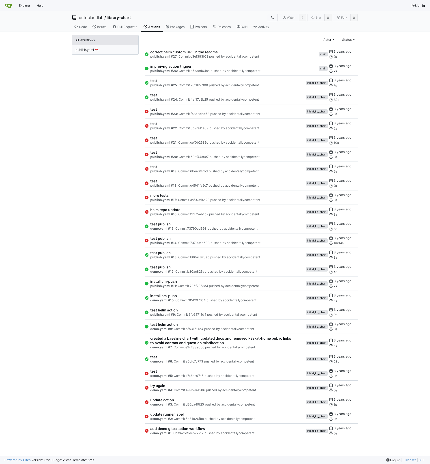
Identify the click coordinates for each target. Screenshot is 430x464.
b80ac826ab (199, 257)
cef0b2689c (199, 142)
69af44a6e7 (200, 157)
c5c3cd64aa (200, 71)
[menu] (393, 460)
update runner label (167, 414)
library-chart (119, 17)
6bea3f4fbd (199, 171)
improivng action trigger (170, 66)
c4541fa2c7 (199, 185)
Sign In (420, 5)
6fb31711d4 (197, 314)
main (323, 54)
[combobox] (329, 39)
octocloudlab (91, 17)
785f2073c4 (199, 286)
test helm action (164, 310)
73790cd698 (197, 228)
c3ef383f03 (199, 56)
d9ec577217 (194, 433)
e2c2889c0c (194, 347)
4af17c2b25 (199, 99)
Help (40, 5)
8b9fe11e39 (200, 128)
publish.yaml (85, 50)
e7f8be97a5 (195, 376)
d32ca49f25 (195, 404)
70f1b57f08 (199, 85)
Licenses (410, 460)
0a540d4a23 (199, 200)
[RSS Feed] (272, 17)
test (153, 80)
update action (162, 400)
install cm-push (163, 281)
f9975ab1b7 (199, 214)
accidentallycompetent (242, 56)
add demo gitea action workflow (177, 428)
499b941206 (195, 390)
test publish (160, 224)
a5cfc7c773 (194, 361)
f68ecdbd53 (200, 114)
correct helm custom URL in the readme (184, 52)
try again (157, 385)
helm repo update (165, 209)
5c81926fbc (195, 419)
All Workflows (85, 40)
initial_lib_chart (316, 82)
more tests (159, 195)
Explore (24, 5)
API (421, 460)
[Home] (8, 6)
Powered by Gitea (17, 460)
